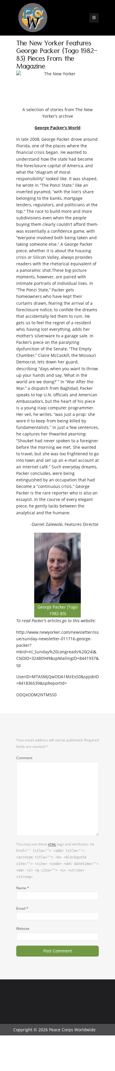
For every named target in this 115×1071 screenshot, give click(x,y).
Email (22, 908)
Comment (24, 757)
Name (22, 887)
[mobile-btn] (94, 18)
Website (22, 928)
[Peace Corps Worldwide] (32, 18)
